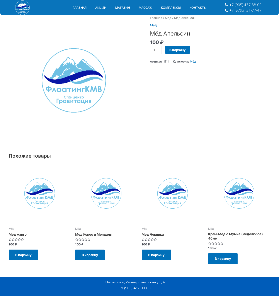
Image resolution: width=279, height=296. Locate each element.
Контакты (197, 7)
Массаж (145, 7)
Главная (80, 7)
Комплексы (171, 7)
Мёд (168, 18)
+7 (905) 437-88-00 (135, 288)
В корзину (177, 50)
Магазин (122, 7)
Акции (100, 7)
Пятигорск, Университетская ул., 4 (135, 282)
